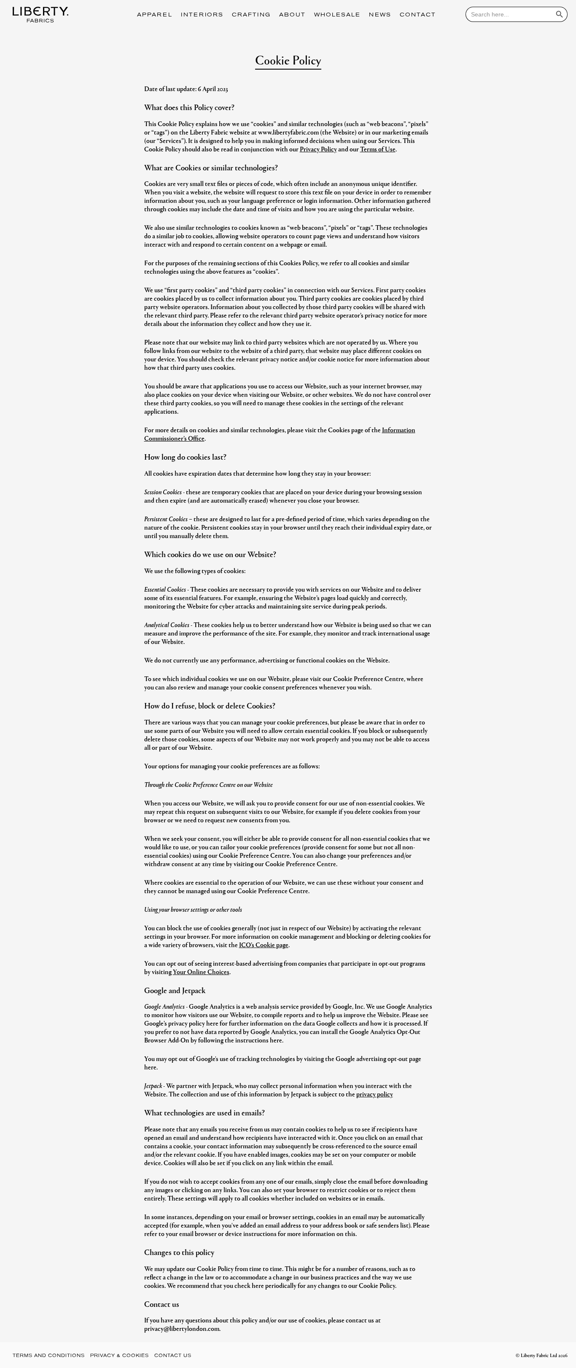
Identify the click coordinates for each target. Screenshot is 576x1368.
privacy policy (374, 1094)
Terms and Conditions (49, 1356)
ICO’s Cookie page (263, 944)
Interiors (202, 15)
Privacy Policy (318, 148)
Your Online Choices (201, 971)
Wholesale (337, 15)
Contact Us (172, 1356)
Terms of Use (378, 148)
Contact (418, 15)
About (292, 15)
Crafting (251, 15)
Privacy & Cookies (119, 1356)
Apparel (154, 15)
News (380, 15)
